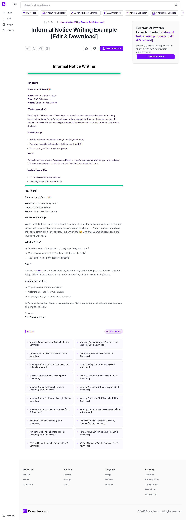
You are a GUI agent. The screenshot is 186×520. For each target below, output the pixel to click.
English (26, 475)
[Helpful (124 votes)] (87, 48)
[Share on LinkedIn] (47, 48)
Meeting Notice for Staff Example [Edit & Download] (99, 399)
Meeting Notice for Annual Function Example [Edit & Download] (47, 388)
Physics (67, 475)
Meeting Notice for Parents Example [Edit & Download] (50, 399)
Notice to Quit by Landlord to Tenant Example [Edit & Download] (47, 433)
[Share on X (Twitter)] (34, 48)
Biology (67, 479)
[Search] (176, 4)
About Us (149, 475)
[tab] (30, 13)
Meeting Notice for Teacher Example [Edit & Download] (49, 410)
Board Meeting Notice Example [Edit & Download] (97, 365)
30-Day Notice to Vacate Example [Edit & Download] (99, 444)
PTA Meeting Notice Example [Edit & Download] (97, 354)
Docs (53, 22)
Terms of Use (151, 484)
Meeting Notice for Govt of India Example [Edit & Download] (49, 365)
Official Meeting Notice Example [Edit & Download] (48, 354)
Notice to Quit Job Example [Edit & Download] (46, 422)
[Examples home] (35, 511)
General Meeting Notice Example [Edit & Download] (99, 377)
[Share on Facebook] (40, 48)
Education (109, 484)
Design (107, 475)
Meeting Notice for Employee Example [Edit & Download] (100, 410)
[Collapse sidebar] (15, 4)
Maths (26, 479)
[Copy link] (27, 48)
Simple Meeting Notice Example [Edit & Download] (48, 377)
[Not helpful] (94, 48)
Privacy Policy (152, 479)
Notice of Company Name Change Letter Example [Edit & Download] (99, 343)
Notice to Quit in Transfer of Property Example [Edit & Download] (97, 422)
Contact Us (150, 494)
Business (108, 479)
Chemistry (28, 484)
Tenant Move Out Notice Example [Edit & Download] (99, 433)
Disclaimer (150, 489)
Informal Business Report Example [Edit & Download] (49, 343)
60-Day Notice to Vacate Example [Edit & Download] (49, 444)
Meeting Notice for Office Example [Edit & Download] (99, 388)
